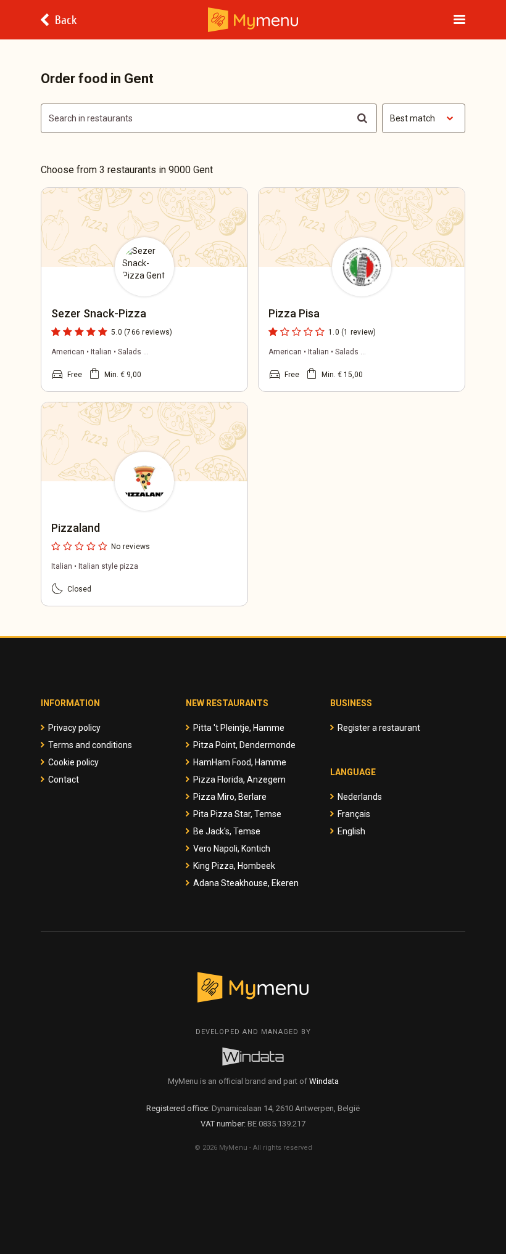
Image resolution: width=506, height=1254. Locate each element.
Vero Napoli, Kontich (231, 848)
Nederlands (360, 797)
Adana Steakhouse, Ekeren (246, 883)
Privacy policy (74, 728)
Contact (63, 779)
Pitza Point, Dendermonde (244, 745)
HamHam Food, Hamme (239, 762)
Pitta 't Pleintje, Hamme (238, 728)
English (351, 831)
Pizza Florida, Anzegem (239, 779)
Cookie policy (73, 762)
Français (354, 814)
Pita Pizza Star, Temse (237, 814)
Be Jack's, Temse (226, 831)
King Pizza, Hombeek (234, 866)
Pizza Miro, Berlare (230, 797)
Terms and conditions (90, 745)
